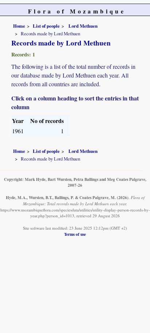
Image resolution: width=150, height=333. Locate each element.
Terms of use (75, 234)
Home (19, 26)
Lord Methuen (82, 26)
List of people (46, 26)
